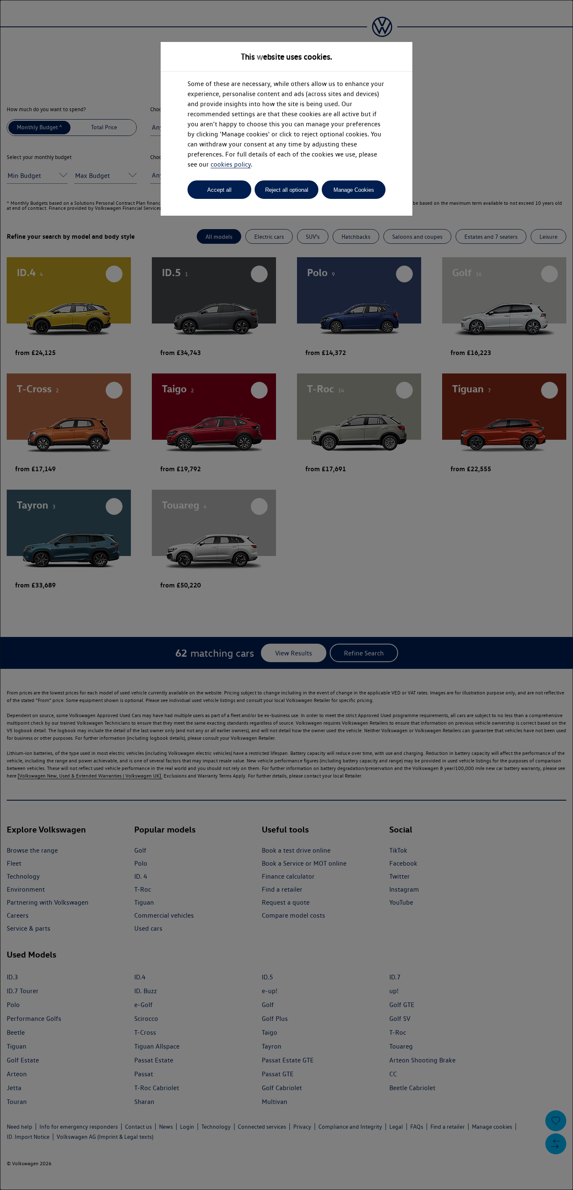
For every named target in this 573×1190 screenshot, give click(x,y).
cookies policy (231, 164)
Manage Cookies (353, 190)
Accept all (219, 190)
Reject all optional (286, 190)
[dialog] (286, 595)
